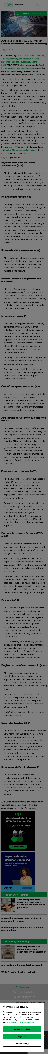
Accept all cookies (22, 1029)
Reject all (22, 1036)
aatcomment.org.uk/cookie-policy (20, 1022)
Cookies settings (22, 1043)
